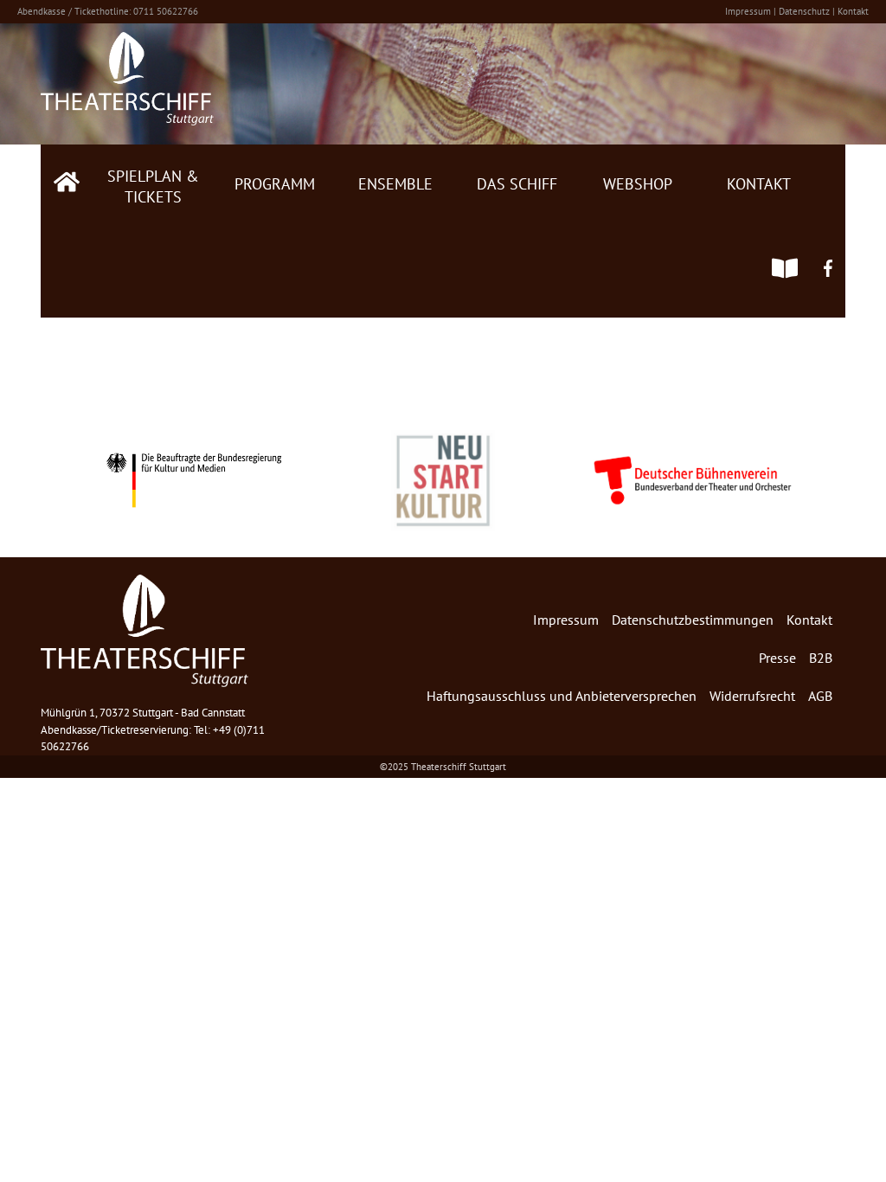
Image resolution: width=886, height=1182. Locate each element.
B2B (820, 657)
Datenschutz (804, 11)
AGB (820, 695)
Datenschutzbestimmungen (693, 619)
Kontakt (853, 11)
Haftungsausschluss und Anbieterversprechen (562, 695)
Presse (777, 657)
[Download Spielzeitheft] (784, 274)
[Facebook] (828, 274)
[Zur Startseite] (66, 188)
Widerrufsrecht (752, 695)
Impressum (748, 11)
